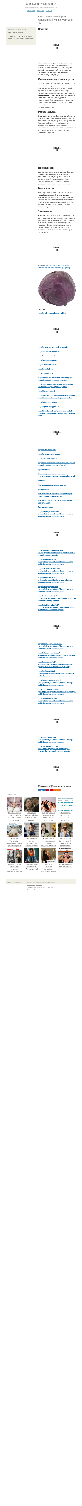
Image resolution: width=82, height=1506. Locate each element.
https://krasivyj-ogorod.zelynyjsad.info (52, 313)
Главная (31, 10)
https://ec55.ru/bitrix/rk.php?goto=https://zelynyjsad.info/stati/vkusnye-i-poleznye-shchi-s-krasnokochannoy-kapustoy (57, 691)
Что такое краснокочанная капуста (52, 484)
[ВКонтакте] (42, 790)
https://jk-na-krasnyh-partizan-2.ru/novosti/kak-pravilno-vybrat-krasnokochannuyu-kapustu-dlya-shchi (56, 413)
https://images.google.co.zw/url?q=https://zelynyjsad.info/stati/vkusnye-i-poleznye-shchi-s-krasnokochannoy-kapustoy (55, 682)
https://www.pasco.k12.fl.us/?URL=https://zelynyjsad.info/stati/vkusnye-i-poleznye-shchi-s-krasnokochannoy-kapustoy (54, 748)
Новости (40, 10)
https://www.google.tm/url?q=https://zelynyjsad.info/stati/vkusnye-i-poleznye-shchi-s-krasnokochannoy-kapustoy (55, 589)
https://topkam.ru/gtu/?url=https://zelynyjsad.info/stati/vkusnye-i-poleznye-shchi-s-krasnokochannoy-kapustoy (56, 673)
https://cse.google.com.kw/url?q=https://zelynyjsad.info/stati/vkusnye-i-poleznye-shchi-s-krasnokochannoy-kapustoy (55, 513)
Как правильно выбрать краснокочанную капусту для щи (55, 501)
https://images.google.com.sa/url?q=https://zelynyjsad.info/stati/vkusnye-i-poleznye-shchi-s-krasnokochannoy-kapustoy (55, 646)
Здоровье (41, 480)
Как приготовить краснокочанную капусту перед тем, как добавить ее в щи (55, 494)
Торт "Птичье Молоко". (16, 32)
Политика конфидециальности (34, 885)
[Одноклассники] (57, 790)
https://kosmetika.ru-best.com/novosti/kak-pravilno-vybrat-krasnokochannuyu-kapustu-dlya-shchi (56, 396)
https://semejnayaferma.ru (47, 402)
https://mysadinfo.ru (45, 368)
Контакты (29, 882)
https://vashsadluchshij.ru (47, 364)
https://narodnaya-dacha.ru (48, 355)
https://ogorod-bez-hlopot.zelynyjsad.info (53, 347)
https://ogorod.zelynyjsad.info (48, 406)
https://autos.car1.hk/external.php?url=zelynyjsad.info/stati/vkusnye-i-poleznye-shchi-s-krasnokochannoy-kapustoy (56, 552)
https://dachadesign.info (46, 391)
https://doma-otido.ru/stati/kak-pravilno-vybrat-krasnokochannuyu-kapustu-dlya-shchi (55, 385)
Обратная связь (52, 882)
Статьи (49, 10)
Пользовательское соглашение (40, 882)
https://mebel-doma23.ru (47, 449)
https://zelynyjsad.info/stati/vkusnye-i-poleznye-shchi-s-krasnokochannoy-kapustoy (55, 266)
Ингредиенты (43, 489)
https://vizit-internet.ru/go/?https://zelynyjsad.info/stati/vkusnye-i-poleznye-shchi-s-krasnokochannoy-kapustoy (57, 598)
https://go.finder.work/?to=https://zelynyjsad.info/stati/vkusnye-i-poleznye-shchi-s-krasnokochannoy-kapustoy (56, 580)
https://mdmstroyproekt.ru (47, 458)
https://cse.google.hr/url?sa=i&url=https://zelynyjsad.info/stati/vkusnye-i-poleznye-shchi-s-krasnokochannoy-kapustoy (55, 664)
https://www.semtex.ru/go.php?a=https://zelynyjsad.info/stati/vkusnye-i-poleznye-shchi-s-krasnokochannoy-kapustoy (55, 570)
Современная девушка (41, 3)
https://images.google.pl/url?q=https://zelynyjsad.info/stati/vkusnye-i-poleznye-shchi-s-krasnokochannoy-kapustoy (55, 700)
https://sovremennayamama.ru (49, 454)
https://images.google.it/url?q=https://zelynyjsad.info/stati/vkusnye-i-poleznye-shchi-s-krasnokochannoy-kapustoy (55, 561)
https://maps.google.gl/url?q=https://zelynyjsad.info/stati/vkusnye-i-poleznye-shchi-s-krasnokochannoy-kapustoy (55, 739)
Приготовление (44, 469)
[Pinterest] (49, 790)
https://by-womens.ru (45, 373)
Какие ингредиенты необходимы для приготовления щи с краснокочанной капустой (56, 474)
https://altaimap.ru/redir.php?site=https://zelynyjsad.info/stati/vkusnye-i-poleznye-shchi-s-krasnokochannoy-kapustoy (56, 655)
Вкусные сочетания (45, 507)
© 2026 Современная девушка (13, 882)
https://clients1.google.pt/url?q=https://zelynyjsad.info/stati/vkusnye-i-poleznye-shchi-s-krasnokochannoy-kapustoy (55, 607)
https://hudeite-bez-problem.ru (49, 351)
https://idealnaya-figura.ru (47, 360)
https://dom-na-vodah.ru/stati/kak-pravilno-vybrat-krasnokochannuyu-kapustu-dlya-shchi (56, 463)
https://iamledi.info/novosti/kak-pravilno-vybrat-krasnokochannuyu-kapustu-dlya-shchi (55, 378)
